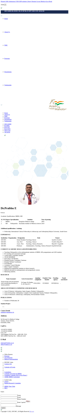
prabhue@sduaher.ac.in (7, 312)
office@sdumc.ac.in (6, 344)
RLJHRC (7, 125)
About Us (7, 32)
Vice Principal (8, 357)
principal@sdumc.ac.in (7, 343)
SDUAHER (7, 124)
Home (6, 18)
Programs (7, 58)
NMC (6, 45)
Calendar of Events (9, 367)
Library (6, 381)
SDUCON (7, 130)
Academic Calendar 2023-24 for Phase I (15, 375)
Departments (8, 72)
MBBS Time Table (9, 386)
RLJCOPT (7, 129)
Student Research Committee (12, 383)
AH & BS (7, 132)
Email (19, 397)
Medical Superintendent (11, 359)
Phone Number (21, 399)
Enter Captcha (21, 402)
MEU (6, 388)
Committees (7, 372)
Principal (6, 356)
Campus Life (8, 364)
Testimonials (7, 85)
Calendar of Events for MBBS (13, 373)
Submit (3, 408)
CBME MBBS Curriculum (12, 377)
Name (19, 395)
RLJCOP (7, 127)
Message (18, 406)
